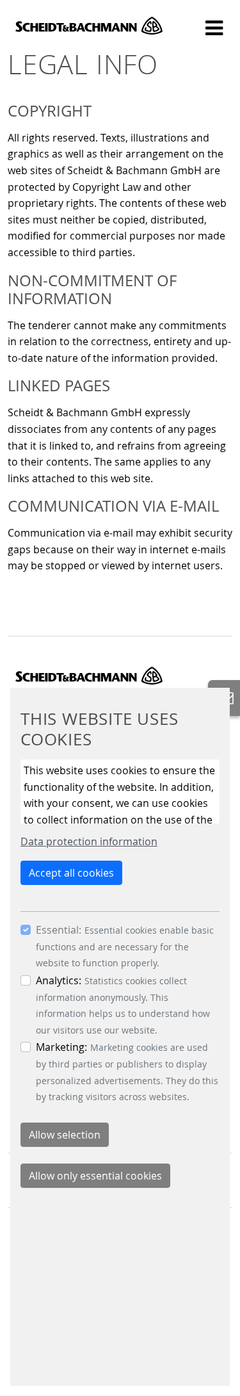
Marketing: (61, 1047)
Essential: (58, 930)
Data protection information (88, 841)
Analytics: (58, 980)
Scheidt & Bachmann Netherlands (89, 25)
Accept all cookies (71, 873)
